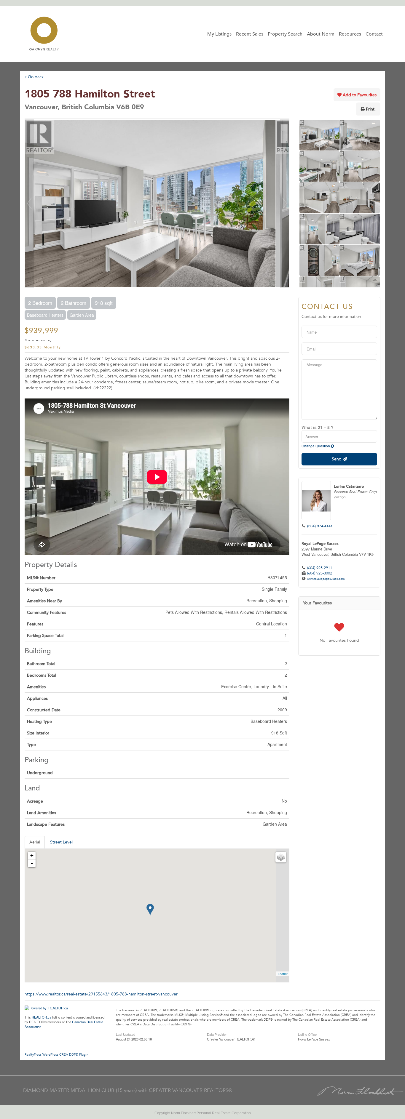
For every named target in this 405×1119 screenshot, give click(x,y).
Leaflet (283, 973)
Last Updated (125, 1034)
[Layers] (280, 857)
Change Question (316, 445)
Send (337, 459)
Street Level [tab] (61, 842)
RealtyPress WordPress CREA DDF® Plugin (56, 1054)
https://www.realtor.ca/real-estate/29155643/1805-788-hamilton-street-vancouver (101, 994)
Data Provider (217, 1034)
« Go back (34, 77)
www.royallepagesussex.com (326, 579)
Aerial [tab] (34, 842)
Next (284, 203)
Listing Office (307, 1034)
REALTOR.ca (41, 1017)
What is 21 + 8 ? (318, 427)
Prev (29, 203)
